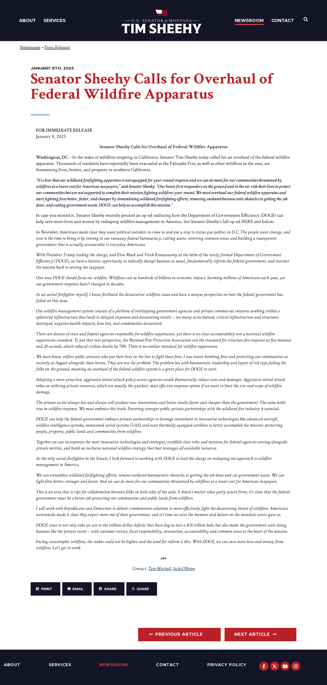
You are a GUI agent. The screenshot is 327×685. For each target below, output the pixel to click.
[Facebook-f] (263, 666)
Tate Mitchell (159, 568)
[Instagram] (295, 666)
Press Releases (57, 47)
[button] (45, 589)
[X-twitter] (274, 666)
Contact (282, 20)
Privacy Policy (226, 665)
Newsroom (249, 20)
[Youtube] (285, 666)
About (27, 20)
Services (55, 20)
